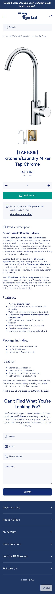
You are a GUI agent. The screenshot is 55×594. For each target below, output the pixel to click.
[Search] (5, 27)
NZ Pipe (31, 580)
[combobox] (27, 27)
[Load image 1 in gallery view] (22, 137)
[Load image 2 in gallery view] (32, 135)
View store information (21, 214)
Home (5, 36)
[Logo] (27, 16)
